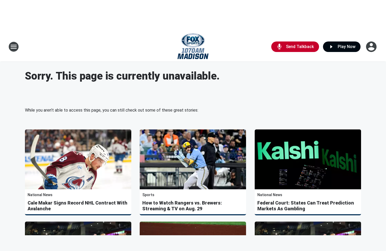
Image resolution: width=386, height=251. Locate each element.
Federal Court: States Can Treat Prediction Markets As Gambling (305, 205)
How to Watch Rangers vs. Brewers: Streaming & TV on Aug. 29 (182, 205)
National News (40, 195)
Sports (148, 195)
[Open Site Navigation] (13, 46)
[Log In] (372, 46)
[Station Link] (193, 46)
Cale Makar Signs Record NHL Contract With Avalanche (77, 205)
